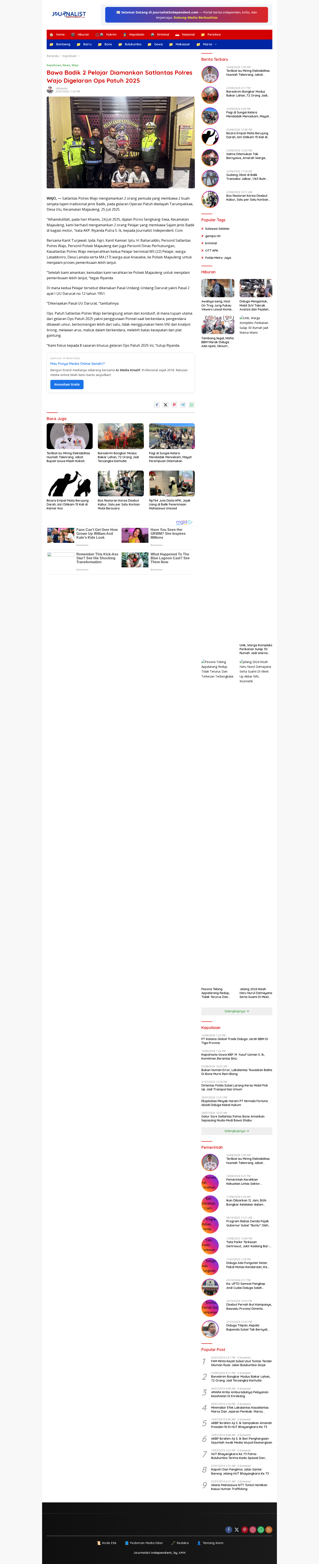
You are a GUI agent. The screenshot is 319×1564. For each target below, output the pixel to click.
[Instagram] (252, 1530)
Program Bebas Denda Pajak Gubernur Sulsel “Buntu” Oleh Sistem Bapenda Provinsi (247, 1223)
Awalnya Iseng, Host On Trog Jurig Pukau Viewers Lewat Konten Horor (217, 305)
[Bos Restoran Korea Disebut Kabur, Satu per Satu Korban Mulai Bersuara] (121, 483)
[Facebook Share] (157, 405)
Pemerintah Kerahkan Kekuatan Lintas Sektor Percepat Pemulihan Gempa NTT (246, 1181)
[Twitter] (236, 1530)
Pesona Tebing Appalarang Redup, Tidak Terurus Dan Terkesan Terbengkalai (215, 993)
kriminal (211, 243)
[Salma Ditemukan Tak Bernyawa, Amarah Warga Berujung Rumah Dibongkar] (210, 157)
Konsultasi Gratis (67, 384)
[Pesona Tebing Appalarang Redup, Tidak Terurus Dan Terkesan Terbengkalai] (217, 822)
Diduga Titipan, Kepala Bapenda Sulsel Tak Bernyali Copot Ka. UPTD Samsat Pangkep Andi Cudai (246, 1327)
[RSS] (268, 1530)
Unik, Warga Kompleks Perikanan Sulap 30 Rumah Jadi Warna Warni (256, 649)
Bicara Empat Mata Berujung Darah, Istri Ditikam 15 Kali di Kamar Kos (68, 504)
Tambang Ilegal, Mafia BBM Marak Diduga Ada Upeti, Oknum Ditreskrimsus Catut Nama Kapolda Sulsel (217, 342)
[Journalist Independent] (70, 15)
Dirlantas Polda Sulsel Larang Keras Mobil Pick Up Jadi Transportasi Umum (234, 1087)
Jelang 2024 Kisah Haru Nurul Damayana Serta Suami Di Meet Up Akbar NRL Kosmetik (256, 993)
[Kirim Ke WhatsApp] (191, 405)
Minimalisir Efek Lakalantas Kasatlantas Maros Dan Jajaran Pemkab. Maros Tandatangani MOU (240, 1409)
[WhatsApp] (260, 1530)
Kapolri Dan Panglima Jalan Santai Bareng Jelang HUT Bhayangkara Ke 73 (240, 1471)
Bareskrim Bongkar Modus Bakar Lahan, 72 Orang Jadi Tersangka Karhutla (118, 457)
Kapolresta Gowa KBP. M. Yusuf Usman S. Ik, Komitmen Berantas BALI (233, 1056)
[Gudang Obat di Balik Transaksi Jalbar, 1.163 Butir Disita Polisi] (210, 178)
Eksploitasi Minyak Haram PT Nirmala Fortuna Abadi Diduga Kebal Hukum (234, 1103)
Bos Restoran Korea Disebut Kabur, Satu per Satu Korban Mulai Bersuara (119, 504)
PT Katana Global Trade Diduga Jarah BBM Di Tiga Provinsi (234, 1041)
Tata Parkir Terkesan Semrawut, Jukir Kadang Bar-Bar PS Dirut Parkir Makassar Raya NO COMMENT (248, 1244)
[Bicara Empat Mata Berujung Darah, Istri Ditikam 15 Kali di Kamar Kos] (70, 483)
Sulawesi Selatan (217, 229)
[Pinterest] (244, 1530)
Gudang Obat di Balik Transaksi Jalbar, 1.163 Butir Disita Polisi (246, 177)
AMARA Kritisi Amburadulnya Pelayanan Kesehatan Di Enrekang (239, 1394)
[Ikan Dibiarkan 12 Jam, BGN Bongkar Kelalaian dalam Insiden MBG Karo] (210, 1204)
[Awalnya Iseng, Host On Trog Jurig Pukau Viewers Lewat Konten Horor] (217, 288)
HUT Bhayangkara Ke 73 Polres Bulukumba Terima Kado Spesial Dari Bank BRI (238, 1456)
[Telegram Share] (183, 405)
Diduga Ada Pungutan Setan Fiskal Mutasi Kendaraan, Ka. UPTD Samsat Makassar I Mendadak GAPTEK (247, 1265)
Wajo (75, 65)
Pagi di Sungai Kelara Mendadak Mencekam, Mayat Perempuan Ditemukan (170, 457)
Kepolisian (54, 65)
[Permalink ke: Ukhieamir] (51, 90)
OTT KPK (211, 251)
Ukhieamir (62, 88)
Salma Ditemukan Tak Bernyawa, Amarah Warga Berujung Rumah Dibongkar (246, 156)
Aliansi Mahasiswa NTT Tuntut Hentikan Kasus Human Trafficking (239, 1487)
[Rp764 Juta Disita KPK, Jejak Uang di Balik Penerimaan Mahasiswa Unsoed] (172, 483)
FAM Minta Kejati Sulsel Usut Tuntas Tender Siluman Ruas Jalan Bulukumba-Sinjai (241, 1363)
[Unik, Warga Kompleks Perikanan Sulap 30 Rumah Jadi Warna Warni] (256, 478)
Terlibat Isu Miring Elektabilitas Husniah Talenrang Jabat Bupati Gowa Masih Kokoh (68, 457)
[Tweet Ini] (165, 405)
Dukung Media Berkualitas (195, 17)
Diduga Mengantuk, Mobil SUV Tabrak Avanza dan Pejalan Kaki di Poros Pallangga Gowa (254, 305)
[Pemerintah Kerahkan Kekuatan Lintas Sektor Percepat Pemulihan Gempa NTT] (210, 1183)
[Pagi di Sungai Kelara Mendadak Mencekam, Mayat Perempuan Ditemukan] (172, 436)
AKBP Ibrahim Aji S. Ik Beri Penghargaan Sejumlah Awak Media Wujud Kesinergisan (241, 1440)
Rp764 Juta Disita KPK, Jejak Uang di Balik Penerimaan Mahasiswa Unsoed (170, 504)
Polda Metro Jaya (218, 258)
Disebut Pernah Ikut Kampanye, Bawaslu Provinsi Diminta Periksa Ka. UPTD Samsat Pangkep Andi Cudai (249, 1306)
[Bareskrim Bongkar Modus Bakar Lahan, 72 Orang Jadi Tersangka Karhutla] (121, 436)
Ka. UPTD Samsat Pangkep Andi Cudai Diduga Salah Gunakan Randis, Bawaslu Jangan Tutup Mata (245, 1286)
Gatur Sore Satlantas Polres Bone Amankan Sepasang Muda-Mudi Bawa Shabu (233, 1118)
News (66, 65)
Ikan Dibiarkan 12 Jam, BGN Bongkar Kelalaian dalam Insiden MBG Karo (246, 1202)
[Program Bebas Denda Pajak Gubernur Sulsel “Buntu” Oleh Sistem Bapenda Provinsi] (210, 1225)
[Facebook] (228, 1530)
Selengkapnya (235, 1011)
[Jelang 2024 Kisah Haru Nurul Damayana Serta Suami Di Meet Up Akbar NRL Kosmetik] (256, 822)
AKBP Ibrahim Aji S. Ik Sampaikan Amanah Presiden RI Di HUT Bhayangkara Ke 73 (241, 1425)
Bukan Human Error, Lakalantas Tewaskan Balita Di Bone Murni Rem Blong (236, 1072)
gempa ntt (212, 236)
